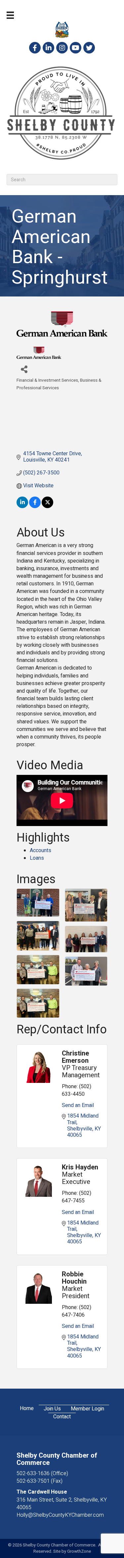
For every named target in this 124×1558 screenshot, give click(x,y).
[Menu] (10, 15)
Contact (62, 1417)
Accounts (40, 850)
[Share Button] (24, 369)
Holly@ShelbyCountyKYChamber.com (60, 1515)
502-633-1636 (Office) (42, 1473)
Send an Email (78, 1105)
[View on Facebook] (35, 506)
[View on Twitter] (47, 506)
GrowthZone (79, 1551)
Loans (37, 858)
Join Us (52, 1409)
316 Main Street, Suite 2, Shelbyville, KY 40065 (62, 1503)
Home (27, 1408)
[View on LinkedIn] (22, 506)
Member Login (87, 1409)
